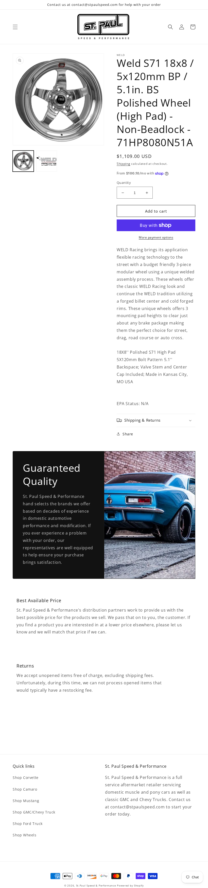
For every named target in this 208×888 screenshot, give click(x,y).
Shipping (123, 163)
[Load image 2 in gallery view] (46, 161)
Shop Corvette (26, 777)
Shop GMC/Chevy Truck (34, 812)
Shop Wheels (25, 835)
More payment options (156, 237)
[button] (15, 27)
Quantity (124, 182)
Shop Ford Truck (28, 823)
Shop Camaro (25, 789)
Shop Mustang (26, 800)
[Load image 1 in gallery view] (23, 161)
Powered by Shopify (130, 885)
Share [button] (128, 434)
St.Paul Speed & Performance (96, 885)
